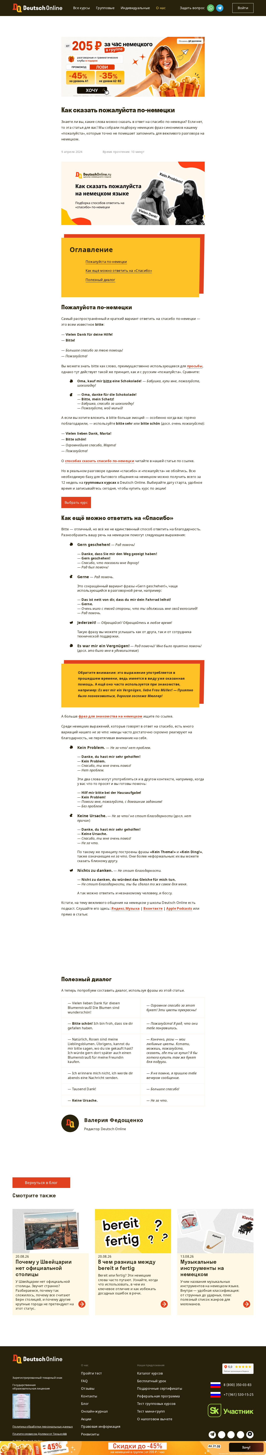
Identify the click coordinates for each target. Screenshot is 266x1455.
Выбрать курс (76, 502)
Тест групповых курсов (156, 1403)
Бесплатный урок (151, 1381)
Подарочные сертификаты (159, 1388)
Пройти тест (91, 1373)
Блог (85, 1403)
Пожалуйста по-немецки (106, 261)
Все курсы (81, 8)
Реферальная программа (158, 1396)
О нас (161, 8)
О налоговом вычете (154, 1419)
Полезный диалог (100, 279)
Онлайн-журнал (94, 1411)
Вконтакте (153, 908)
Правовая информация (100, 1426)
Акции (86, 1419)
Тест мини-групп (151, 1411)
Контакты (89, 1396)
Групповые (105, 8)
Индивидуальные (135, 8)
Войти (243, 8)
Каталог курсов (150, 1373)
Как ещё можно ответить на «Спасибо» (119, 270)
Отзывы (87, 1388)
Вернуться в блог (41, 1182)
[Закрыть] (260, 1447)
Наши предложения (150, 1365)
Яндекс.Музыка (125, 908)
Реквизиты (90, 1434)
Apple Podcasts (179, 908)
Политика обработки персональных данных (42, 1426)
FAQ (84, 1381)
